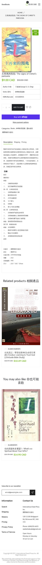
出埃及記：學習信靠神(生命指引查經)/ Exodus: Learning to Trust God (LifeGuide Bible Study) (19, 355)
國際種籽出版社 (7, 132)
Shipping (17, 142)
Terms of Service (8, 532)
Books (13, 128)
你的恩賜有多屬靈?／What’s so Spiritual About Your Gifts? (18, 449)
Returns (5, 517)
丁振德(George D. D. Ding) (24, 87)
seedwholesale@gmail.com (32, 529)
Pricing (24, 142)
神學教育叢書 (20, 92)
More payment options (21, 122)
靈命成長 (30, 128)
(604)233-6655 (33, 526)
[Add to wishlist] (27, 107)
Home (20, 13)
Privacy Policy (7, 527)
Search (4, 507)
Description (8, 142)
